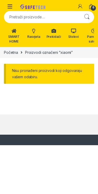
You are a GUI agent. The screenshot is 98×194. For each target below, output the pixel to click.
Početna (11, 52)
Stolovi (73, 37)
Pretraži (86, 17)
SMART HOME (14, 39)
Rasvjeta (33, 37)
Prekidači (54, 37)
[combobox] (41, 17)
